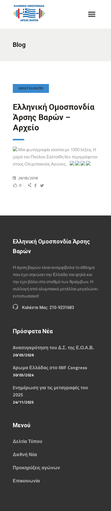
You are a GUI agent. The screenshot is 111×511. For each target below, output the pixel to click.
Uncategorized (30, 88)
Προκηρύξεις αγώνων (36, 467)
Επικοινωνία (26, 480)
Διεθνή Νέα (25, 454)
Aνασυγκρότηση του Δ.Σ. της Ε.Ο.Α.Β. (53, 347)
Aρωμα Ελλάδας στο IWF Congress (50, 367)
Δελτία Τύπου (27, 441)
